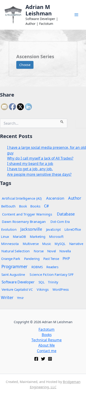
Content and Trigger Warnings (27, 214)
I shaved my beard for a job (30, 163)
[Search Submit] (62, 121)
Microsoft (56, 236)
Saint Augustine (13, 274)
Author (74, 198)
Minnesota (10, 243)
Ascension (55, 198)
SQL (42, 282)
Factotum (47, 329)
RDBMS (37, 267)
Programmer (14, 266)
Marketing (37, 236)
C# (46, 205)
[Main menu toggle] (76, 15)
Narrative (76, 243)
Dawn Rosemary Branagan (24, 221)
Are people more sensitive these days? (39, 174)
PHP (66, 258)
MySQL (60, 243)
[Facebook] (36, 359)
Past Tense (51, 258)
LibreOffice (72, 229)
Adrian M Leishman (38, 10)
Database (66, 213)
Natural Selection (15, 250)
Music (46, 243)
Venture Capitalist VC (17, 289)
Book (23, 206)
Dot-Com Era (60, 221)
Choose (25, 65)
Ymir (20, 297)
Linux (5, 236)
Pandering (31, 258)
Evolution (9, 229)
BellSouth (8, 206)
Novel (51, 251)
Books (35, 206)
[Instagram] (50, 359)
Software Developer (18, 281)
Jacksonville (31, 229)
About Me (46, 345)
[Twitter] (43, 359)
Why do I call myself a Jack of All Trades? (40, 158)
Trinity (53, 281)
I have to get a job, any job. (30, 168)
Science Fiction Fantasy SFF (52, 274)
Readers (52, 267)
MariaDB (19, 236)
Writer (7, 297)
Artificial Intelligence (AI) (22, 198)
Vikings (43, 289)
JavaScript (53, 229)
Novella (65, 251)
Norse (39, 250)
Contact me (46, 350)
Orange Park (10, 258)
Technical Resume (46, 339)
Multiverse (31, 243)
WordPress (61, 289)
